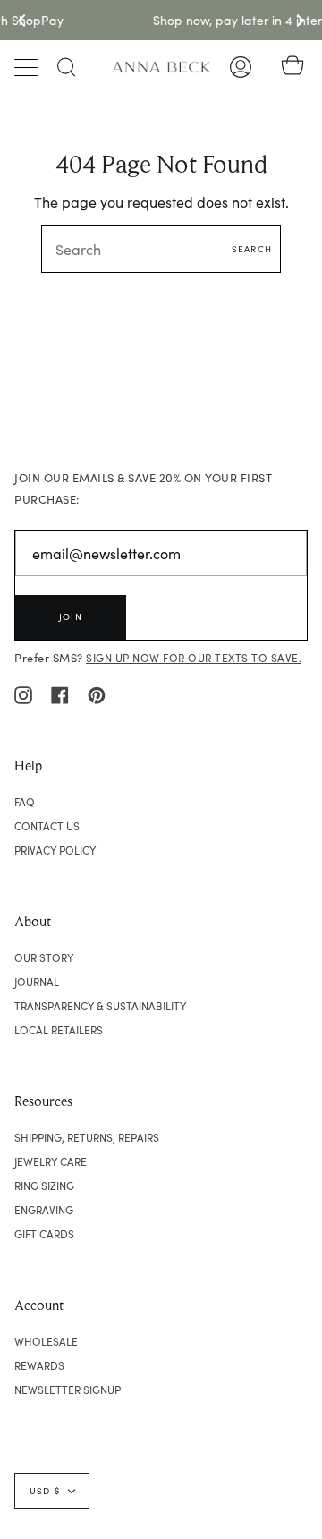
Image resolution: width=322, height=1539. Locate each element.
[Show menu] (27, 67)
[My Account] (240, 67)
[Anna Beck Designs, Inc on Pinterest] (97, 693)
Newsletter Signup (67, 1389)
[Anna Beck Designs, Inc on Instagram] (23, 693)
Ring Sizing (44, 1185)
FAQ (24, 802)
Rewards (39, 1365)
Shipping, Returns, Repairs (86, 1137)
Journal (36, 981)
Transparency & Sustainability (100, 1006)
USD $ (45, 1490)
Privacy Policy (55, 850)
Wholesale (46, 1341)
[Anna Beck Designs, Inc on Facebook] (60, 693)
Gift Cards (44, 1234)
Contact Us (47, 826)
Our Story (43, 957)
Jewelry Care (50, 1161)
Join (70, 616)
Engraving (43, 1210)
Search (252, 248)
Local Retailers (58, 1030)
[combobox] (161, 249)
